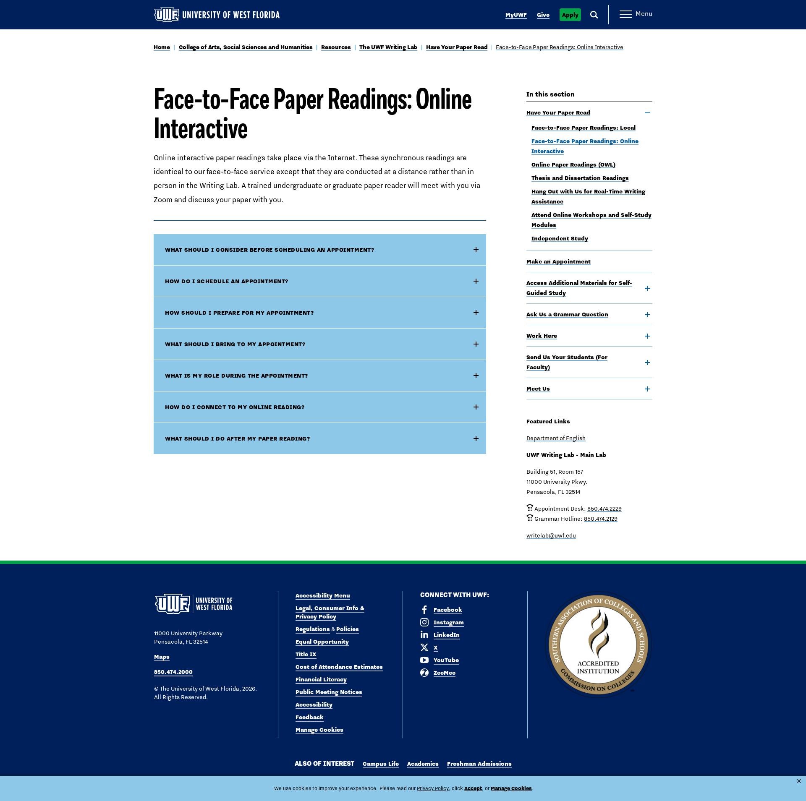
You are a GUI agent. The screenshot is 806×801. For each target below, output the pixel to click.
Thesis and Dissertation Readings (580, 178)
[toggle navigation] (647, 112)
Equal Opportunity (322, 641)
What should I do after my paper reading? (237, 438)
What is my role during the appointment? (236, 375)
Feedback (310, 717)
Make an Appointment (558, 261)
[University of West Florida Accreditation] (598, 645)
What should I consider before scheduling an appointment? (269, 249)
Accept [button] (473, 788)
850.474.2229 (604, 508)
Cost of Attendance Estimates (339, 667)
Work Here (541, 335)
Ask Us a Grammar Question (567, 314)
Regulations (313, 629)
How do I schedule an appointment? (226, 281)
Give (543, 14)
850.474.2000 (173, 672)
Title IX (306, 654)
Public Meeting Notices (329, 692)
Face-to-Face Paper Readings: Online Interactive (559, 47)
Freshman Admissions (479, 763)
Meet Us (538, 388)
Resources (336, 47)
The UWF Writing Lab (388, 47)
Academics (423, 763)
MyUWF (516, 14)
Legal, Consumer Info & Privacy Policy (330, 612)
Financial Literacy (321, 679)
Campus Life (381, 763)
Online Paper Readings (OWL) (573, 164)
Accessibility (314, 704)
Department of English (556, 438)
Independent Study (559, 238)
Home (162, 47)
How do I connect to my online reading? (234, 407)
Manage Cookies (319, 729)
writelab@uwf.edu (551, 535)
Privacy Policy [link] (433, 788)
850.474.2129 (601, 518)
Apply (570, 14)
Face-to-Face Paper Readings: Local (583, 127)
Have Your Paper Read (456, 47)
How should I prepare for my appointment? (239, 312)
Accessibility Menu (323, 595)
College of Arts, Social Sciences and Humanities (246, 47)
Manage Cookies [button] (511, 788)
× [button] (799, 781)
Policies (347, 629)
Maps (162, 656)
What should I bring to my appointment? (235, 344)
